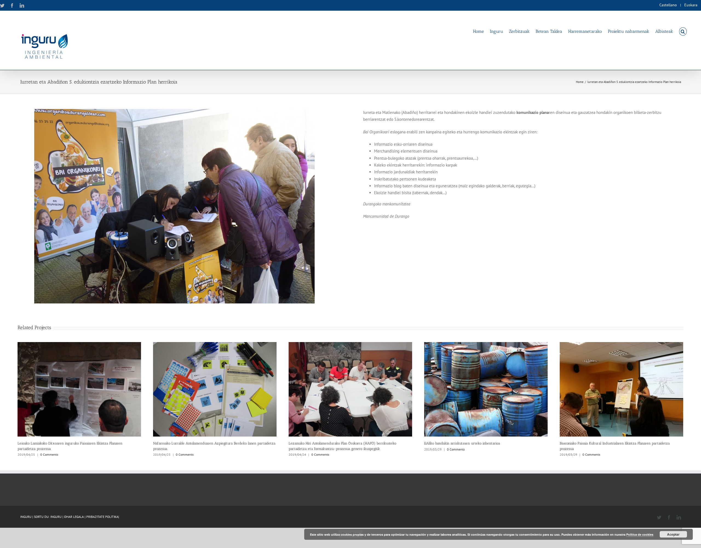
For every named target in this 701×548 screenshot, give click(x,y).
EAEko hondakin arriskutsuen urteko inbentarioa (462, 443)
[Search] (683, 31)
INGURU (56, 517)
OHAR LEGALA (74, 517)
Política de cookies (639, 534)
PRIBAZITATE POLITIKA (102, 517)
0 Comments (49, 454)
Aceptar (673, 534)
